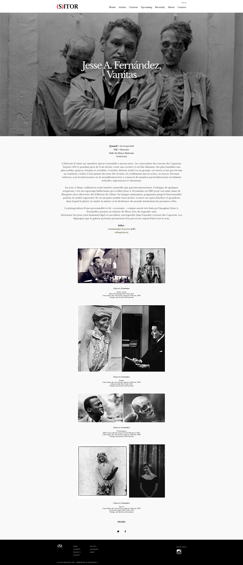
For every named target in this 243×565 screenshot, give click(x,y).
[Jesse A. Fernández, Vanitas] (118, 531)
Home (112, 7)
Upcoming (146, 7)
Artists (122, 7)
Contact (182, 7)
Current (133, 7)
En (185, 3)
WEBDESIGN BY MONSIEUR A (87, 562)
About (171, 7)
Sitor (60, 549)
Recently (160, 7)
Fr (183, 3)
